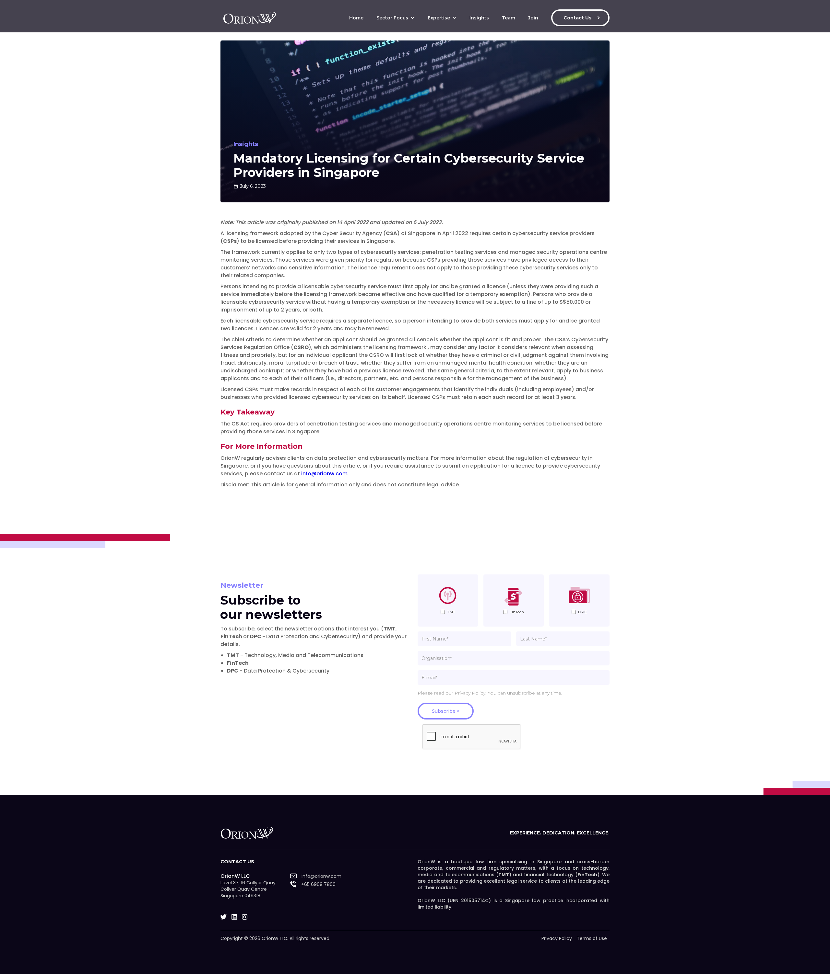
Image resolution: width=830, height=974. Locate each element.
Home (356, 18)
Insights (479, 18)
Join (533, 18)
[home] (249, 18)
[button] (395, 18)
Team (508, 18)
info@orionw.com (324, 473)
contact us (237, 862)
